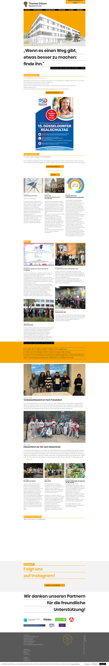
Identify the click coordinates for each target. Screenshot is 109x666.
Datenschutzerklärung (75, 664)
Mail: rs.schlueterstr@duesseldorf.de (33, 644)
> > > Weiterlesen (28, 459)
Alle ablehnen (95, 664)
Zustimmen (102, 664)
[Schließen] (107, 664)
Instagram (26, 659)
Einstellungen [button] (87, 664)
